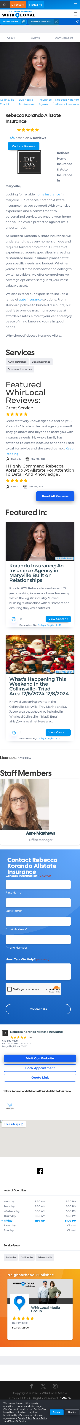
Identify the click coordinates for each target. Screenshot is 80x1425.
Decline (72, 1412)
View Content (58, 619)
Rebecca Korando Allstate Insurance (67, 102)
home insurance (48, 194)
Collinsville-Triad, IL (7, 102)
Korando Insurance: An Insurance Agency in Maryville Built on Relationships (36, 573)
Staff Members (64, 37)
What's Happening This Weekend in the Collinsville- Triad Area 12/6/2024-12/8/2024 (39, 686)
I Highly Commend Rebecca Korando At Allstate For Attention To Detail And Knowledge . (40, 470)
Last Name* (14, 910)
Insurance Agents (45, 102)
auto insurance (30, 299)
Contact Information (28, 876)
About (11, 37)
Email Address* (16, 929)
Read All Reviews (55, 496)
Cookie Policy (25, 1418)
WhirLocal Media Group (45, 1309)
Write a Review (23, 146)
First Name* (14, 892)
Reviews (35, 37)
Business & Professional (27, 102)
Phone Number (16, 947)
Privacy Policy (40, 1418)
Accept (56, 1412)
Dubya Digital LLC (49, 625)
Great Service (19, 407)
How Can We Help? (27, 959)
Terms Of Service (17, 1421)
